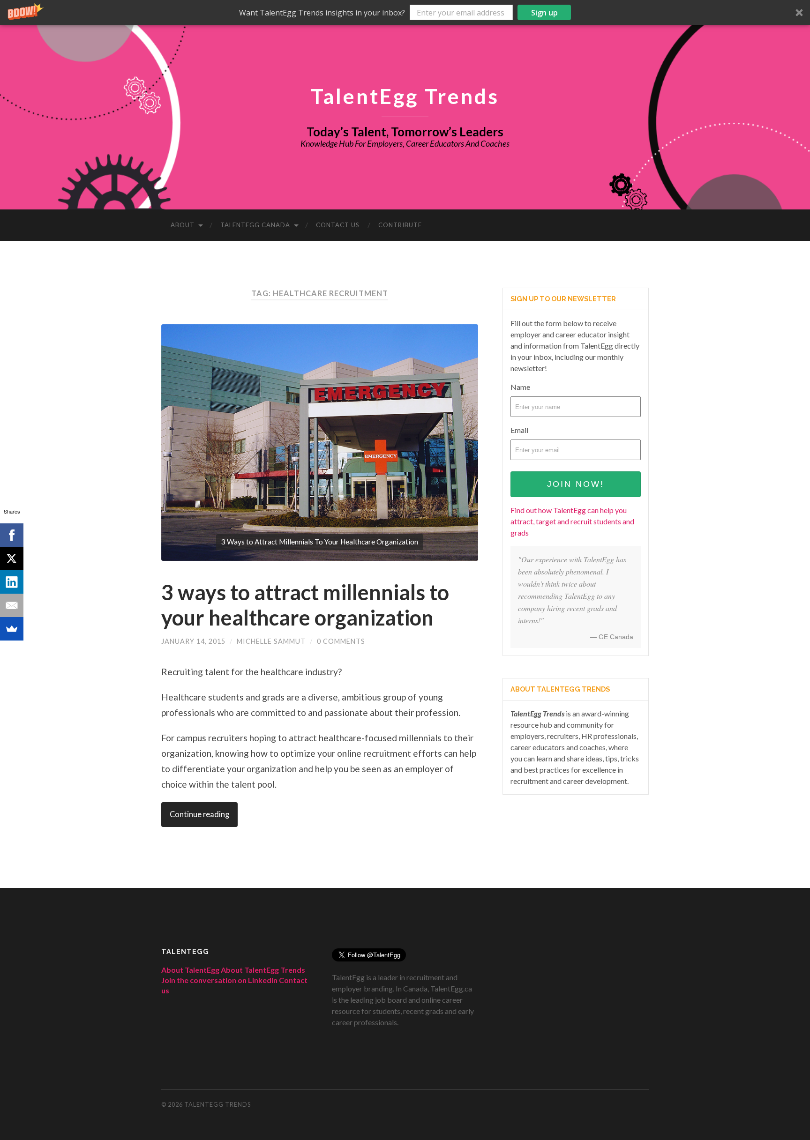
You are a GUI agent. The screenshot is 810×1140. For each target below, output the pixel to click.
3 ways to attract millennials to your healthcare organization (305, 605)
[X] (11, 558)
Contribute (400, 225)
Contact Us (338, 225)
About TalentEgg (190, 969)
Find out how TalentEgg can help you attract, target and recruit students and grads (572, 521)
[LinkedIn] (11, 582)
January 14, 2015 (193, 641)
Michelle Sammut (271, 641)
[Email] (11, 605)
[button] (405, 12)
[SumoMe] (11, 629)
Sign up (544, 12)
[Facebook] (11, 535)
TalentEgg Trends (405, 95)
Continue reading (199, 814)
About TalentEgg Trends (263, 969)
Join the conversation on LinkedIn (219, 980)
